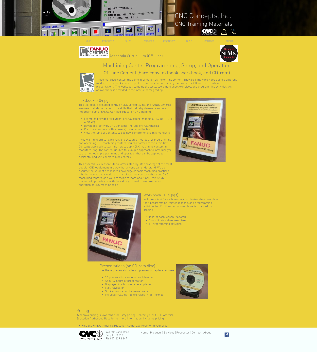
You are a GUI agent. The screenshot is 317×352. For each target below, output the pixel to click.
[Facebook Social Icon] (227, 335)
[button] (234, 31)
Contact (196, 332)
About (207, 332)
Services (169, 332)
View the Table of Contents (100, 133)
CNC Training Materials (203, 24)
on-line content (172, 80)
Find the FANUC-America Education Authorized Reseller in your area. (125, 326)
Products (156, 332)
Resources (183, 332)
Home (144, 332)
